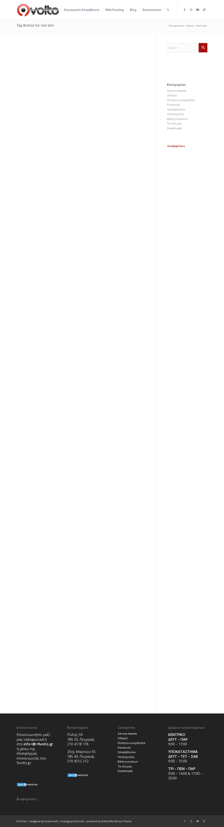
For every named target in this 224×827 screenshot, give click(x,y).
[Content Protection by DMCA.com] (27, 786)
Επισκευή (173, 105)
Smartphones (176, 109)
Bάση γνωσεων (177, 119)
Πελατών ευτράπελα (181, 100)
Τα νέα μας (174, 123)
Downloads (174, 128)
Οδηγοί (172, 95)
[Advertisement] (187, 214)
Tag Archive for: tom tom (35, 25)
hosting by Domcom (72, 821)
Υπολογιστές (175, 114)
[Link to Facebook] (184, 9)
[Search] (168, 10)
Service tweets (177, 91)
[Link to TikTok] (204, 9)
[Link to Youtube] (197, 9)
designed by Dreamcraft (44, 821)
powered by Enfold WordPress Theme (109, 821)
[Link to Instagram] (191, 9)
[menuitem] (33, 10)
